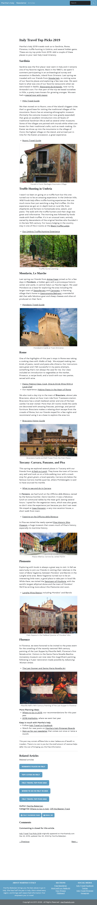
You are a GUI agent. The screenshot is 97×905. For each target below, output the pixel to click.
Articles (31, 3)
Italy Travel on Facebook (40, 725)
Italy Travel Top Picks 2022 (34, 799)
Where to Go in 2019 (32, 712)
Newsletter (21, 3)
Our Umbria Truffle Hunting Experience (41, 231)
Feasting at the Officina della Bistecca (40, 517)
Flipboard (61, 893)
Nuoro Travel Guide (31, 140)
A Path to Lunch (39, 471)
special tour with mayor (36, 95)
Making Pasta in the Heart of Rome (54, 389)
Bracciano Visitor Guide (33, 421)
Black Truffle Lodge (60, 226)
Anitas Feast (52, 279)
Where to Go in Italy (39, 809)
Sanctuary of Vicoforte (55, 581)
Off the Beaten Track (60, 809)
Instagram (85, 893)
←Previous (24, 841)
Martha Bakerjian (35, 806)
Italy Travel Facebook (84, 886)
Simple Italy (53, 78)
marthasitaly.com (67, 902)
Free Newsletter (60, 886)
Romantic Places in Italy (33, 767)
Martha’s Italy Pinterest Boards (60, 728)
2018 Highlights (30, 718)
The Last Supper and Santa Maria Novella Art (43, 668)
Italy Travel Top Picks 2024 (34, 783)
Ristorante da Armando (51, 87)
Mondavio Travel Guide (33, 305)
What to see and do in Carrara (36, 488)
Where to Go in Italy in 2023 (35, 791)
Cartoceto (55, 290)
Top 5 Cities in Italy (31, 775)
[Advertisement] (48, 23)
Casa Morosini (39, 508)
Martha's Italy (7, 3)
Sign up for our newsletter (34, 731)
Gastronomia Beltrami (50, 293)
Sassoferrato (39, 290)
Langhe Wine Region (32, 593)
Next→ (75, 841)
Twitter (85, 888)
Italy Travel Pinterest (85, 891)
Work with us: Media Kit (60, 888)
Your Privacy (61, 891)
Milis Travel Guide (31, 101)
